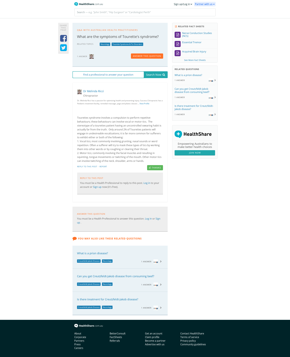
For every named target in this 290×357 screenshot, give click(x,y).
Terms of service (189, 337)
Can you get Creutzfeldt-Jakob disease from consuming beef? (115, 276)
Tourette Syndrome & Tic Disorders (127, 44)
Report (103, 166)
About (77, 333)
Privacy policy (188, 340)
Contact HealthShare (192, 333)
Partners (79, 340)
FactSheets (116, 337)
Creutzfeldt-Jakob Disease (89, 261)
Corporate (80, 337)
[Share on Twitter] (63, 49)
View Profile (144, 103)
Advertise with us (154, 344)
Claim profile (152, 337)
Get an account (153, 333)
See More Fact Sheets (195, 60)
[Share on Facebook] (63, 40)
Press (77, 344)
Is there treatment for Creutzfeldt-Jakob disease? (107, 299)
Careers (78, 348)
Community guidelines (193, 344)
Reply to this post (87, 166)
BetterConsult (118, 333)
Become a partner (155, 340)
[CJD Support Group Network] (155, 261)
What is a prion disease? (92, 253)
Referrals (115, 340)
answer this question (147, 56)
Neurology (105, 44)
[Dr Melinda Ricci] (91, 56)
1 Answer (146, 261)
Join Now (195, 152)
